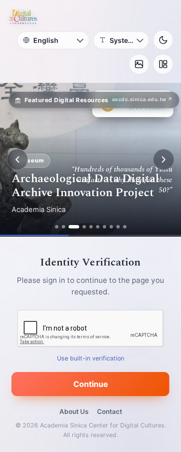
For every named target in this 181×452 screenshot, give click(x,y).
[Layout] (163, 64)
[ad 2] (63, 226)
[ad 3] (74, 226)
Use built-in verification (90, 358)
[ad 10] (124, 226)
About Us (73, 411)
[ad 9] (118, 226)
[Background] (139, 64)
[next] (163, 159)
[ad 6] (97, 226)
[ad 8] (111, 226)
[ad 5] (91, 226)
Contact (109, 411)
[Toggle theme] (163, 40)
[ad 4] (84, 226)
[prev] (17, 159)
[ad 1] (56, 226)
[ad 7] (104, 226)
